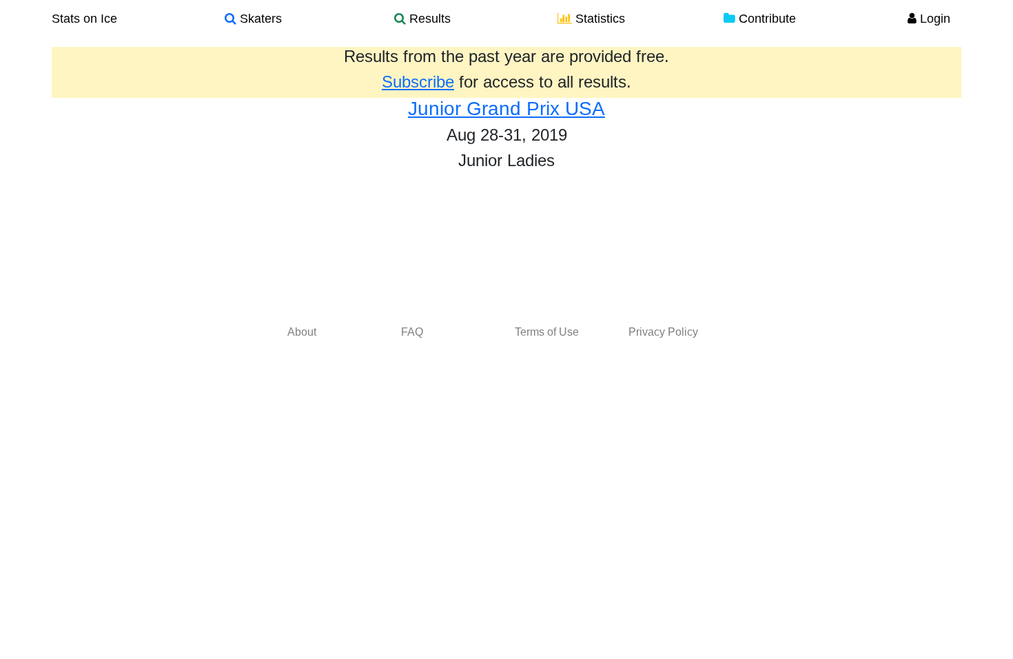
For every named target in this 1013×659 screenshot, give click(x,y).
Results (428, 19)
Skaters (259, 19)
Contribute (765, 19)
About (301, 332)
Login (933, 19)
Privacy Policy (663, 332)
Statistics (598, 19)
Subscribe (418, 81)
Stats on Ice (84, 19)
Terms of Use (547, 332)
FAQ (412, 332)
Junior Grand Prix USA (506, 108)
